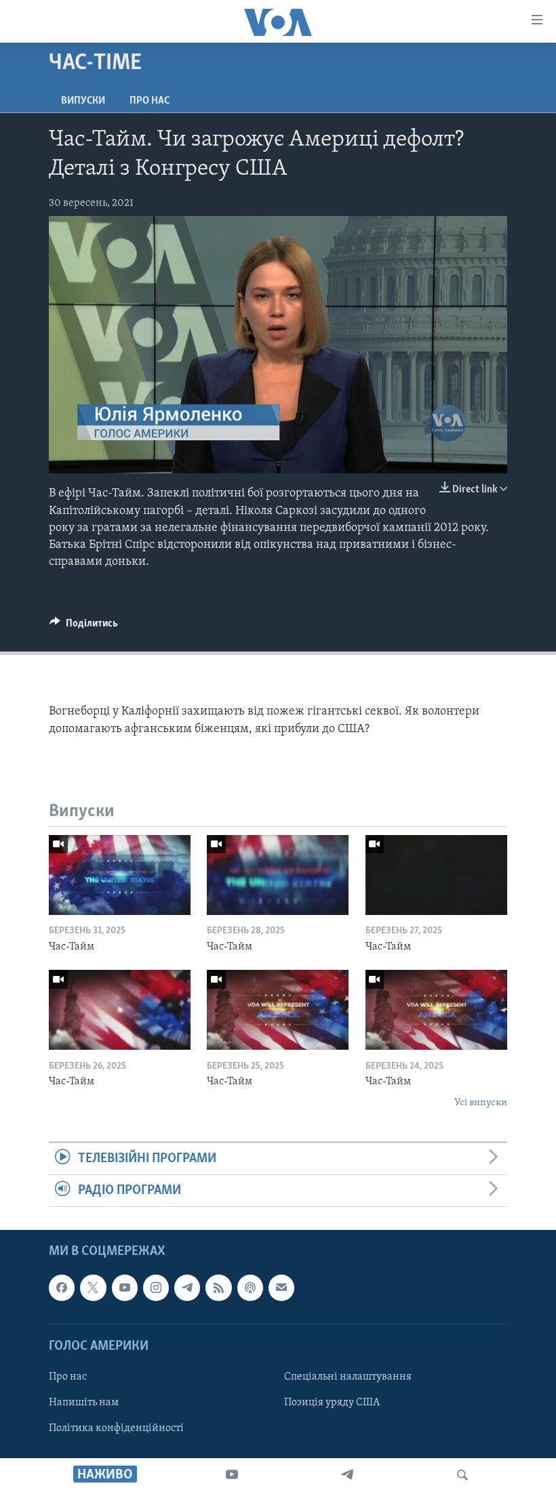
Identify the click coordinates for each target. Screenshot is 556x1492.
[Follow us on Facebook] (62, 1288)
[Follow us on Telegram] (187, 1288)
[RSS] (218, 1288)
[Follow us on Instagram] (156, 1288)
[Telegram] (347, 1475)
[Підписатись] (281, 1288)
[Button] (83, 626)
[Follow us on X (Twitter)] (93, 1288)
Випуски (83, 100)
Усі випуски (480, 1103)
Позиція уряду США (332, 1402)
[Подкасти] (250, 1288)
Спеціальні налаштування (348, 1376)
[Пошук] (462, 1475)
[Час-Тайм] (120, 875)
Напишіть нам (84, 1402)
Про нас (150, 100)
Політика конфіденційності (116, 1428)
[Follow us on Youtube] (125, 1288)
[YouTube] (232, 1475)
